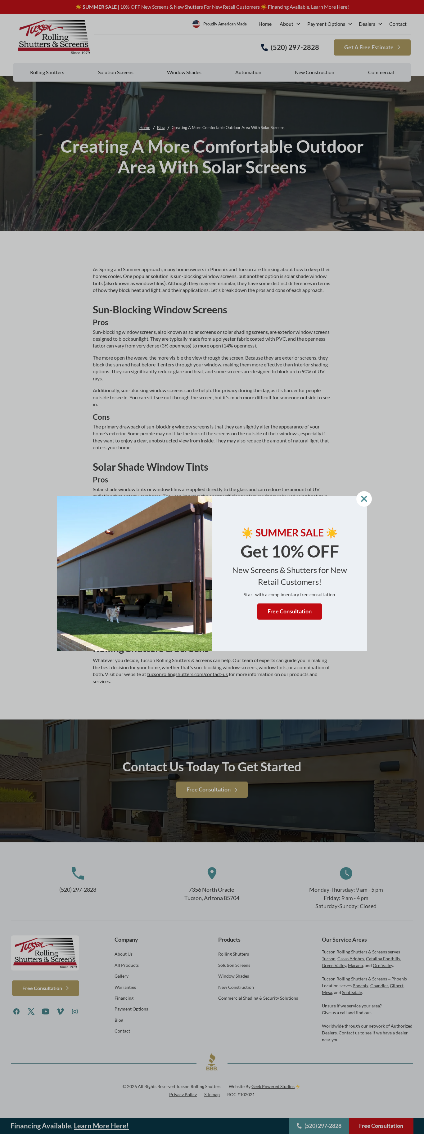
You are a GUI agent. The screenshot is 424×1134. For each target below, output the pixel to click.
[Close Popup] (364, 499)
